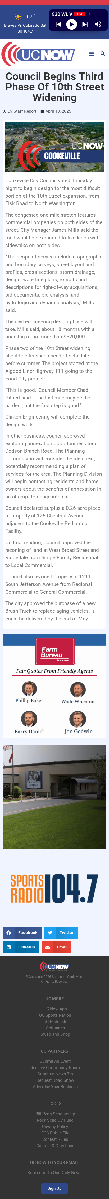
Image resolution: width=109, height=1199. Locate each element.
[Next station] (58, 24)
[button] (91, 53)
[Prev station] (85, 24)
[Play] (72, 24)
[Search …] (102, 54)
